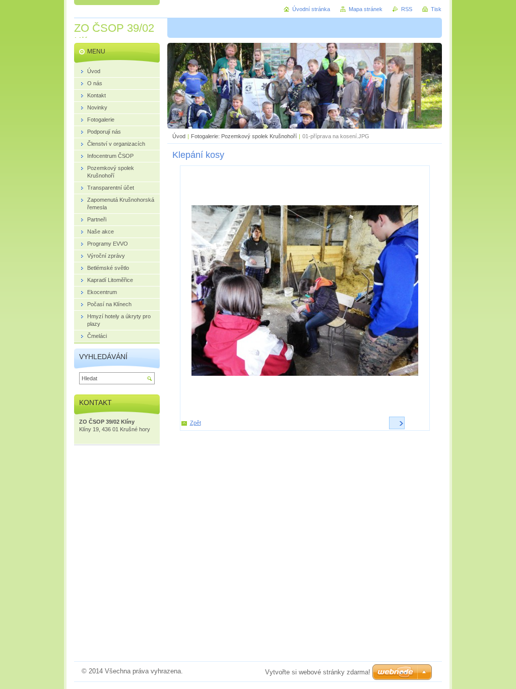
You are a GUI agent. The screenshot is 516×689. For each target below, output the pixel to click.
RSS (406, 9)
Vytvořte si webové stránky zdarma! (317, 672)
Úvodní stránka (311, 9)
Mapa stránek (365, 9)
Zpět (195, 423)
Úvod (178, 136)
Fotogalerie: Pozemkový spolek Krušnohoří (244, 136)
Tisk (436, 9)
